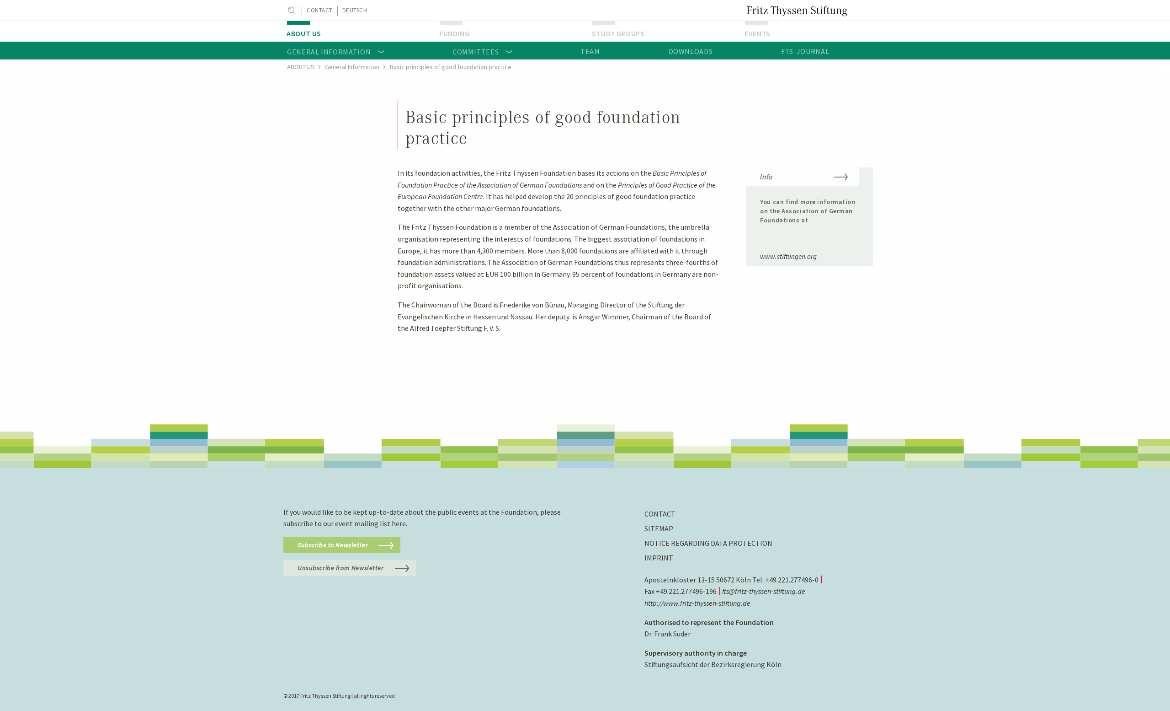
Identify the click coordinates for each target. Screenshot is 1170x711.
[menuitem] (356, 31)
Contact (320, 10)
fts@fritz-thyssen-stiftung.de (763, 591)
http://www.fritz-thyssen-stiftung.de (697, 603)
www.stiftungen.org (788, 256)
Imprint (658, 557)
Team (590, 51)
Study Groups (618, 33)
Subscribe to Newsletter (333, 545)
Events (758, 33)
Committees (475, 51)
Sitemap (658, 528)
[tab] (809, 182)
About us (304, 33)
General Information (329, 51)
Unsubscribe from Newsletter (341, 568)
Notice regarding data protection (708, 543)
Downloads (691, 51)
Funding (454, 33)
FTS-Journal (805, 51)
